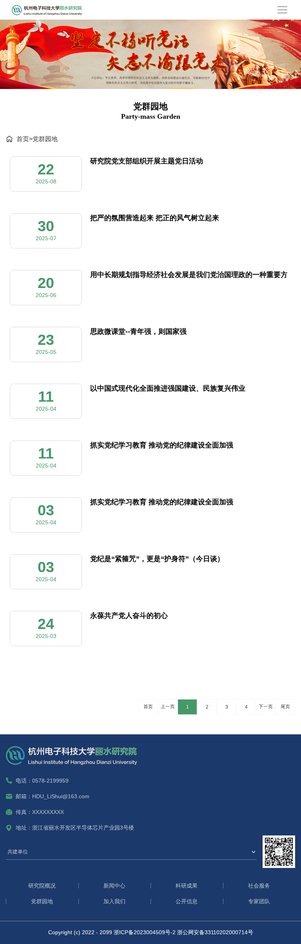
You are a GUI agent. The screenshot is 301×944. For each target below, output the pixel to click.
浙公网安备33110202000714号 (215, 932)
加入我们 (114, 901)
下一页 (266, 706)
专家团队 (259, 901)
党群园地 (45, 139)
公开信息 (187, 901)
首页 (22, 139)
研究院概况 (42, 885)
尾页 (285, 706)
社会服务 (259, 885)
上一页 (168, 706)
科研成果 (187, 885)
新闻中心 (114, 885)
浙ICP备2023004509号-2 (145, 932)
